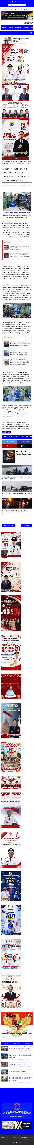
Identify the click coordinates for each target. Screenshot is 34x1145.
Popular (17, 1043)
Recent (6, 1043)
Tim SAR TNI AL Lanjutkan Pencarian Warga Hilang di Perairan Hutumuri (16, 478)
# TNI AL (9, 432)
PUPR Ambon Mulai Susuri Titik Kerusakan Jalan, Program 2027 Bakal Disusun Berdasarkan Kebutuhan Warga (21, 1078)
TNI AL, (28, 185)
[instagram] (19, 1)
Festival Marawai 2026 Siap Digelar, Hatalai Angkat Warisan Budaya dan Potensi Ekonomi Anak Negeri (20, 1055)
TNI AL (8, 161)
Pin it (12, 446)
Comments (27, 1043)
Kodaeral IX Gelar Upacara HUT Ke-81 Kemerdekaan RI (17, 494)
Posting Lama (27, 525)
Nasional (18, 27)
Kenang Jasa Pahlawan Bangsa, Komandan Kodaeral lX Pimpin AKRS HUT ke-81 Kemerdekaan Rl (16, 512)
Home (4, 27)
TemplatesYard (15, 1137)
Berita (11, 27)
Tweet (12, 442)
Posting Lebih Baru (8, 525)
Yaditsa (2, 1038)
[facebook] (12, 1)
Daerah (26, 27)
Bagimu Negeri (7, 1038)
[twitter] (16, 1)
